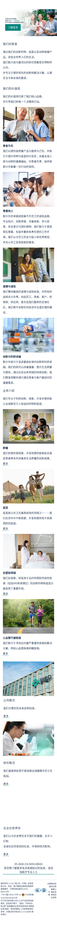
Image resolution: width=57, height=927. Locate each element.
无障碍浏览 (51, 884)
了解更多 (13, 27)
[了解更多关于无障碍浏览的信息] (41, 892)
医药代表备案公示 (52, 889)
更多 (5, 463)
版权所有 (4, 883)
